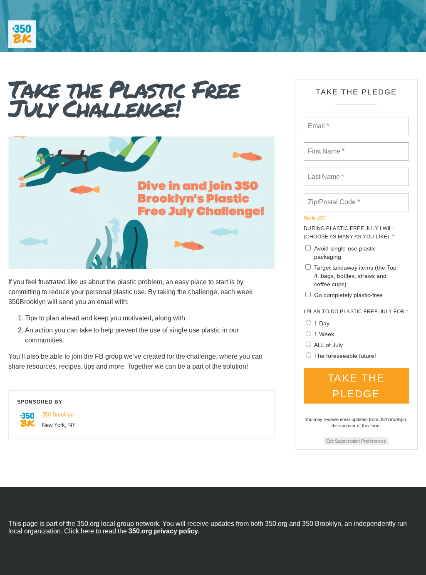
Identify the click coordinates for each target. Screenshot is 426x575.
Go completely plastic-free (348, 295)
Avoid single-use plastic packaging (345, 252)
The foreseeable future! (345, 355)
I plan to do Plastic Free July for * (356, 312)
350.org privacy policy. (164, 531)
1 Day (321, 323)
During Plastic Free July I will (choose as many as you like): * (350, 233)
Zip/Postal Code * (332, 197)
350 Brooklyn (58, 414)
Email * (318, 121)
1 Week (324, 334)
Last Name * (324, 171)
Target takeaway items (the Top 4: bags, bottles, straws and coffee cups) (355, 276)
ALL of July (328, 345)
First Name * (325, 146)
